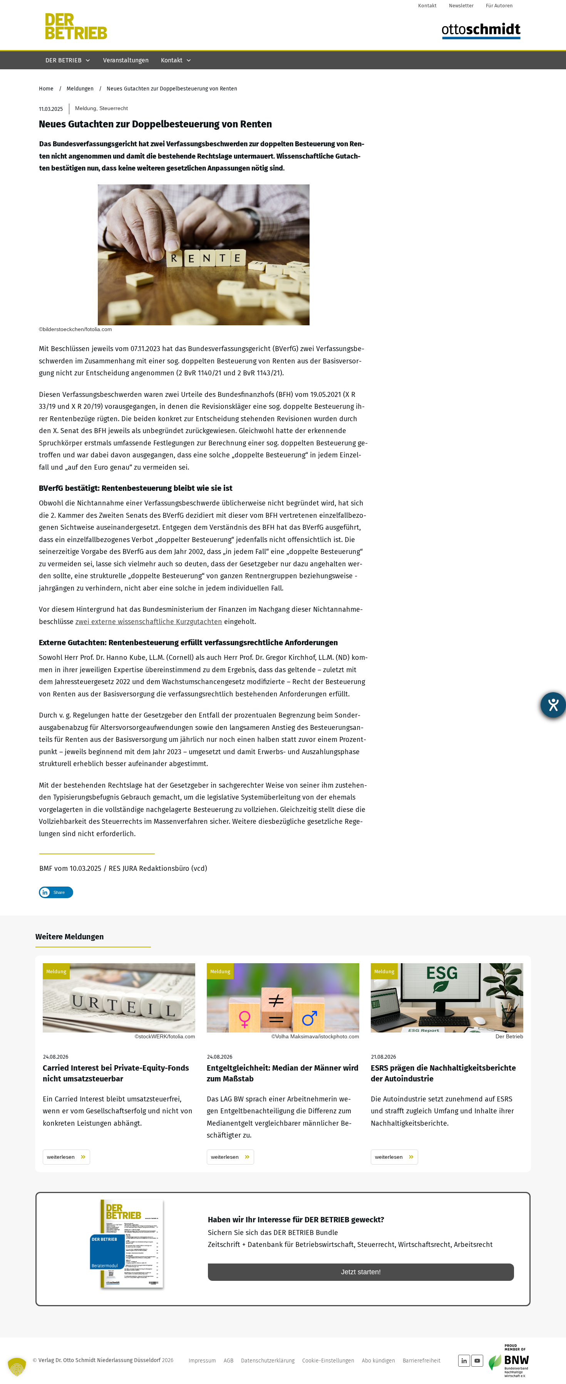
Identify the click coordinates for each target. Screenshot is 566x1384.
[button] (17, 1367)
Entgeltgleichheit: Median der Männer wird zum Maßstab (283, 1064)
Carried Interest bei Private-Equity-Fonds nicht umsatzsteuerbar (119, 1064)
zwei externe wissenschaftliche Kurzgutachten (148, 622)
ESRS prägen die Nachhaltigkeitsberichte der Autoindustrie (447, 1064)
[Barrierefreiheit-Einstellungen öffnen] (553, 705)
